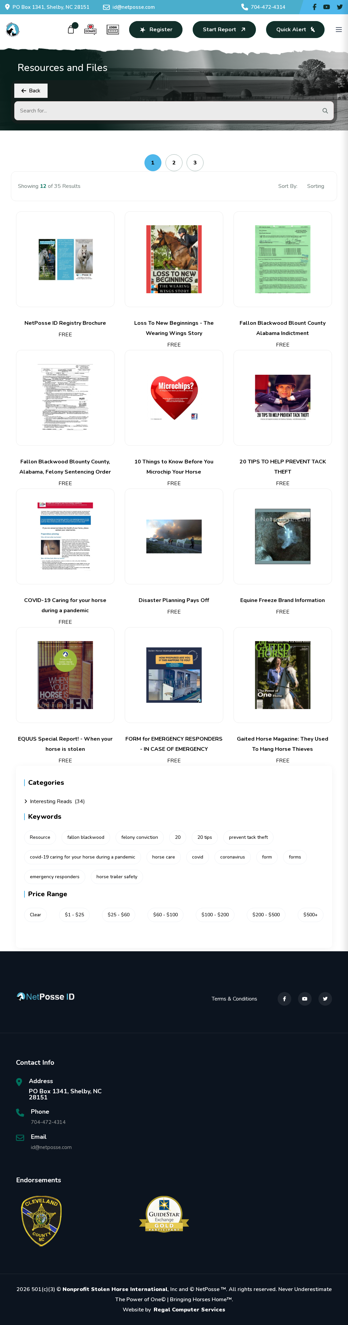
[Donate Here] (90, 29)
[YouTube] (305, 999)
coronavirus (232, 857)
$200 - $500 (266, 915)
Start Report (219, 29)
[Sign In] (113, 29)
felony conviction (139, 837)
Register (161, 29)
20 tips (204, 837)
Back (34, 90)
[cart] (71, 29)
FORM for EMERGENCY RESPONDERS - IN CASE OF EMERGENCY (174, 744)
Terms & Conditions (234, 999)
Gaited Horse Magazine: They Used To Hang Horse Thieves (282, 744)
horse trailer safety (117, 876)
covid (197, 857)
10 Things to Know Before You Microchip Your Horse (173, 467)
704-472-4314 (268, 7)
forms (295, 857)
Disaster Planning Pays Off (174, 600)
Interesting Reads (57, 801)
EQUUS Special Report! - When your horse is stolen (65, 744)
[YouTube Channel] (326, 7)
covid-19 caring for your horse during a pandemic (82, 857)
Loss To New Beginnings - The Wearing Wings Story (174, 328)
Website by (174, 1309)
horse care (163, 857)
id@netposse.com (133, 7)
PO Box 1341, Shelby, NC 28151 (51, 7)
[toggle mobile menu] (339, 29)
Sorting (316, 186)
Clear (35, 915)
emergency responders (55, 876)
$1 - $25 (74, 915)
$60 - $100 (165, 915)
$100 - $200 (215, 915)
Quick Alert (291, 29)
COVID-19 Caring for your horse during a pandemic (65, 605)
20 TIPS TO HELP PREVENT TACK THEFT (283, 467)
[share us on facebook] (314, 7)
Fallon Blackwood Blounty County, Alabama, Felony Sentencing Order (65, 467)
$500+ (310, 915)
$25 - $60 (118, 915)
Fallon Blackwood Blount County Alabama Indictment (283, 328)
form (267, 857)
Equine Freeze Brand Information (282, 600)
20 (177, 837)
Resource (40, 837)
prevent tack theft (248, 837)
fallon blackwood (85, 837)
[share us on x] (340, 7)
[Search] (325, 110)
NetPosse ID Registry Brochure (65, 323)
